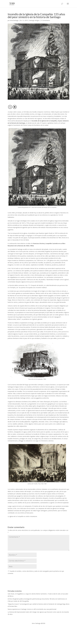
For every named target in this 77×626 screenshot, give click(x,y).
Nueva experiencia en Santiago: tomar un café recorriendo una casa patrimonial (32, 609)
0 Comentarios (45, 20)
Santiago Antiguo (34, 20)
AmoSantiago (14, 20)
